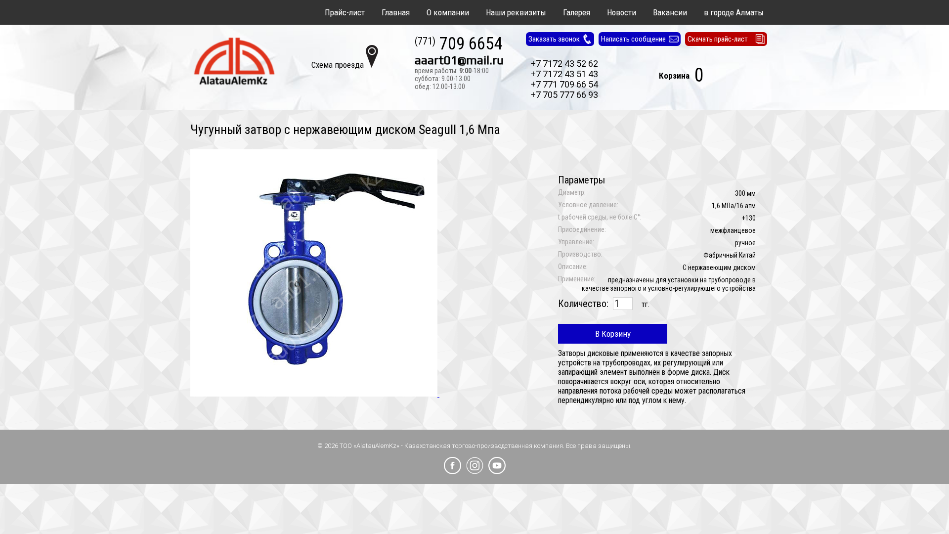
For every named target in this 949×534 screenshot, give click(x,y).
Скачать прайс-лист (718, 39)
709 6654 (458, 44)
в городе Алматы (734, 12)
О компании (448, 12)
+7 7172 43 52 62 (564, 63)
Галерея (576, 12)
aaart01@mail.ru (459, 60)
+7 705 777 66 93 (564, 94)
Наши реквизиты (516, 12)
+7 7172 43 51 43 (564, 74)
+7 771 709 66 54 (564, 84)
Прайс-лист (345, 12)
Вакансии (670, 12)
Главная (396, 12)
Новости (621, 12)
